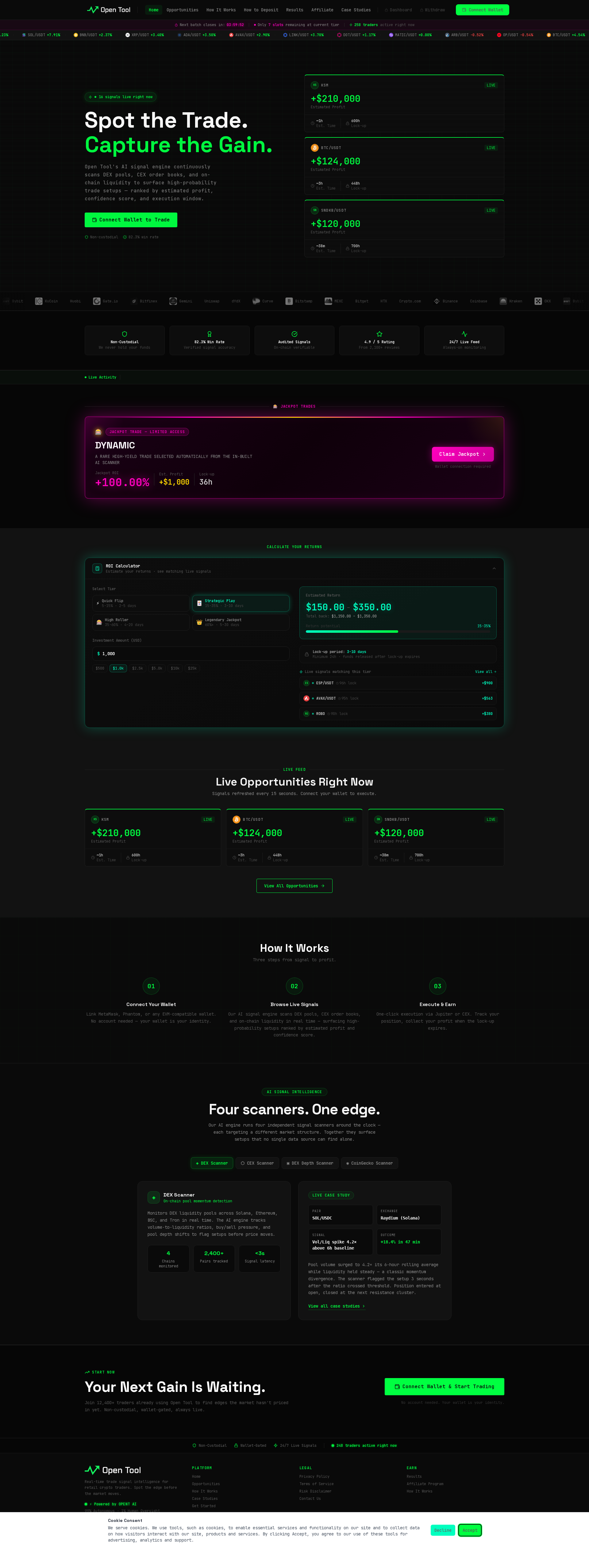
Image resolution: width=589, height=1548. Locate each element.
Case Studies (356, 10)
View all (483, 671)
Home (154, 10)
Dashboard (401, 10)
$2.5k (137, 668)
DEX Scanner (212, 1163)
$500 (100, 668)
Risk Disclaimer (315, 1491)
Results (294, 10)
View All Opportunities (291, 886)
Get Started (204, 1506)
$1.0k (118, 668)
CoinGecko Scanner (369, 1163)
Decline (443, 1530)
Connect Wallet (486, 10)
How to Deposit (261, 10)
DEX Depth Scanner (310, 1163)
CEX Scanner (257, 1163)
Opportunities (182, 10)
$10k (175, 668)
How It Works (221, 10)
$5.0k (157, 668)
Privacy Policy (314, 1476)
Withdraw (435, 10)
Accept (470, 1530)
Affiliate (322, 10)
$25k (192, 668)
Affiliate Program (425, 1483)
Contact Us (310, 1498)
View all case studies (334, 1306)
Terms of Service (316, 1483)
